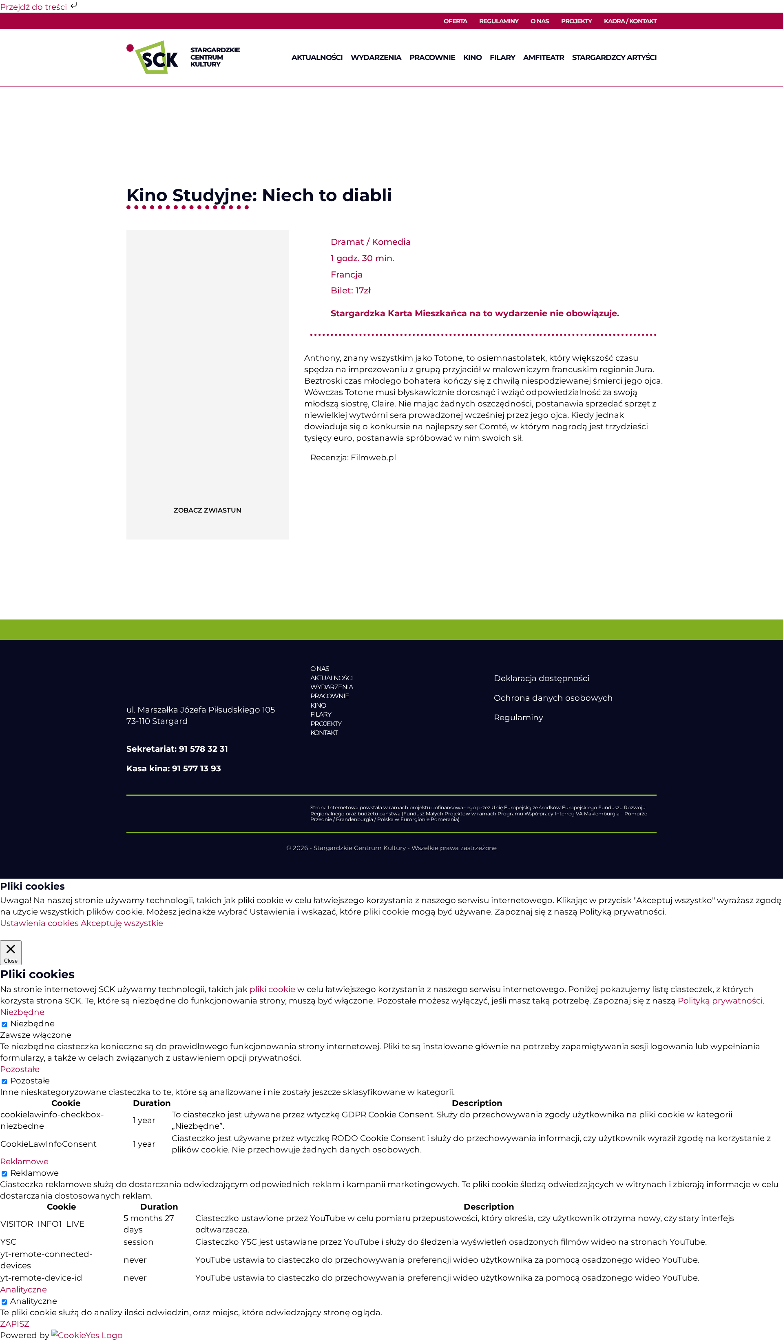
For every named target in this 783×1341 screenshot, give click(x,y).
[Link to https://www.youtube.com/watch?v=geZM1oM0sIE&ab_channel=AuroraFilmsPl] (207, 490)
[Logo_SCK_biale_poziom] (198, 668)
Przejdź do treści (34, 7)
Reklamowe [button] (24, 1161)
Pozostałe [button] (20, 1069)
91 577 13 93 (196, 768)
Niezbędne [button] (22, 1012)
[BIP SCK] (510, 751)
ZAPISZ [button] (14, 1324)
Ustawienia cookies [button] (39, 923)
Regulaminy (518, 717)
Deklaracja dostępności (541, 678)
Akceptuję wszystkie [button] (122, 923)
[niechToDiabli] (207, 234)
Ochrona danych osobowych (553, 698)
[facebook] (498, 737)
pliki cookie (272, 989)
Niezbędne (32, 1023)
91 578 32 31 (203, 749)
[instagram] (532, 737)
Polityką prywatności (720, 1001)
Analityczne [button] (23, 1289)
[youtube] (515, 737)
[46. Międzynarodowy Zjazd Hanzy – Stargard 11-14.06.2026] (366, 750)
